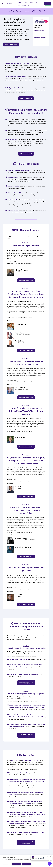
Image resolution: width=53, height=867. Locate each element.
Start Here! (20, 2)
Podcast (31, 2)
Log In (29, 5)
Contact (24, 5)
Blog (36, 2)
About (19, 5)
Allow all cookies (26, 864)
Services (26, 2)
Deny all (16, 864)
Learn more (25, 860)
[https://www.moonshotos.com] (7, 3)
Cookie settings (6, 864)
